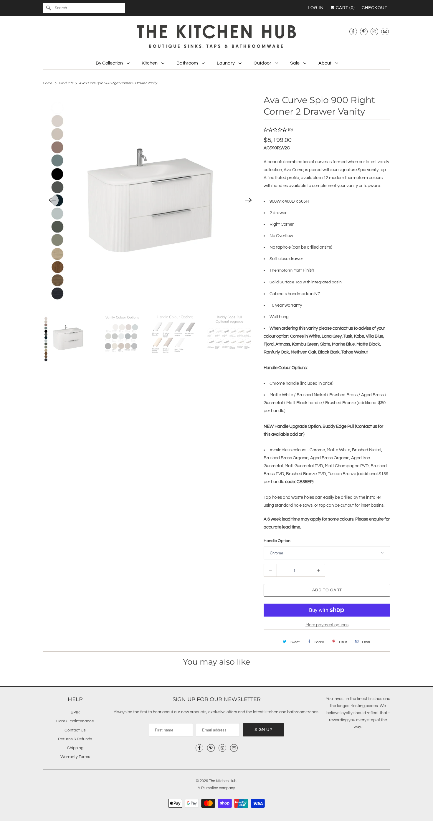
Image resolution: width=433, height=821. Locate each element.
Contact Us (75, 730)
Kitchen (150, 63)
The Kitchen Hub (223, 781)
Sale (295, 63)
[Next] (248, 200)
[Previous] (52, 200)
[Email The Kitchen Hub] (385, 31)
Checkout (374, 8)
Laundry (226, 63)
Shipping (75, 748)
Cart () (345, 8)
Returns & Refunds (75, 739)
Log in (316, 8)
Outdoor (263, 63)
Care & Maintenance (75, 721)
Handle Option (277, 541)
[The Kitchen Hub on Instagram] (374, 31)
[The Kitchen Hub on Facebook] (353, 31)
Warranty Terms (75, 757)
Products (66, 83)
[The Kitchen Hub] (216, 37)
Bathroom (187, 63)
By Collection (110, 63)
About (325, 63)
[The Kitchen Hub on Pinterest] (364, 31)
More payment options (326, 625)
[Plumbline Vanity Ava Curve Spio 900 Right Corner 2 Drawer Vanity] (150, 200)
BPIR (75, 712)
